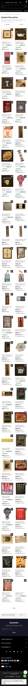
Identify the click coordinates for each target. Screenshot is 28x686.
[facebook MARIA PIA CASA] (10, 651)
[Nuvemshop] (10, 677)
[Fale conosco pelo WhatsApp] (25, 676)
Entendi (4, 683)
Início (2, 14)
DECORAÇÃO (7, 14)
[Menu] (2, 2)
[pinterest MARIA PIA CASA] (21, 651)
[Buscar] (25, 6)
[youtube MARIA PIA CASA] (14, 651)
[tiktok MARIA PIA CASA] (17, 651)
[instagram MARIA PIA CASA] (6, 651)
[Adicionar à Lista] (12, 29)
